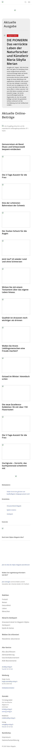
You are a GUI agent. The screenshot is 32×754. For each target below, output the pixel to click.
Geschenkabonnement (10, 658)
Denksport (10, 514)
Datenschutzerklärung (10, 740)
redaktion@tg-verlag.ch (8, 718)
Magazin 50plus (12, 35)
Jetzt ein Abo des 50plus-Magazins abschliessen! (16, 565)
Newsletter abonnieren (11, 639)
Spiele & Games (11, 510)
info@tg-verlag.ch (7, 709)
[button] (29, 2)
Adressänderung (8, 655)
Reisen (4, 602)
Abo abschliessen (8, 652)
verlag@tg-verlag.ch (7, 724)
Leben (4, 608)
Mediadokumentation (8, 688)
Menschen (6, 611)
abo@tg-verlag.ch (7, 667)
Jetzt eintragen (6, 582)
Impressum (6, 737)
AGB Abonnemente (9, 661)
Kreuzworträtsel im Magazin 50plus (15, 622)
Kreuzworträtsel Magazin (14, 506)
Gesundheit (6, 605)
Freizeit (5, 599)
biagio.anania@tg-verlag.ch (9, 681)
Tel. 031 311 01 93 (7, 669)
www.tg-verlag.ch (7, 711)
